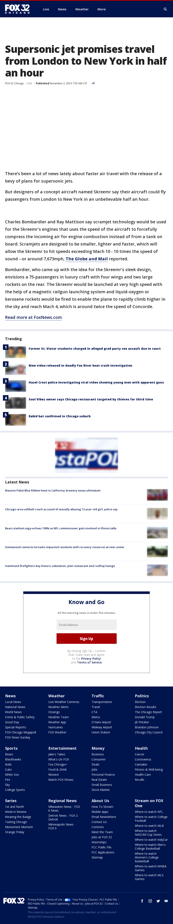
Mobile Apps (100, 812)
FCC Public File (101, 847)
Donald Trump (145, 717)
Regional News (62, 800)
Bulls (8, 764)
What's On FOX (58, 759)
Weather (56, 695)
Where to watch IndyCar (151, 840)
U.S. (30, 83)
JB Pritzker (142, 722)
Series (10, 800)
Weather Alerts (58, 707)
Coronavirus (143, 759)
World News (13, 712)
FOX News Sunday (17, 737)
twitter (158, 901)
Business (98, 754)
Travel (96, 707)
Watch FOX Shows (60, 780)
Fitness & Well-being (149, 769)
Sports (11, 748)
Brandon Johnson (147, 727)
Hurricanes (55, 727)
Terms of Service (89, 662)
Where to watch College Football (151, 819)
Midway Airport (102, 727)
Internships (99, 842)
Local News (13, 702)
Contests (98, 827)
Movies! (53, 775)
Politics (142, 695)
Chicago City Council (148, 732)
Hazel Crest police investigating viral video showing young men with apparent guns (96, 382)
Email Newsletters (104, 817)
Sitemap (97, 857)
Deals (95, 764)
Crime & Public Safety (20, 717)
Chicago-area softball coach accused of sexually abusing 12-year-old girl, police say (61, 509)
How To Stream (102, 807)
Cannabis (141, 764)
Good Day (12, 722)
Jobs (94, 769)
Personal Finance (103, 775)
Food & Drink (57, 769)
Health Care (143, 775)
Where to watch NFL (149, 812)
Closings (54, 712)
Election (140, 702)
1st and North (14, 807)
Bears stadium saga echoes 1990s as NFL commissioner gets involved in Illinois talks (60, 528)
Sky (7, 785)
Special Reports (15, 727)
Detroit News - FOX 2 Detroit (63, 817)
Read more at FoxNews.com (33, 317)
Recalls (139, 780)
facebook (142, 901)
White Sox (12, 775)
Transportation (102, 702)
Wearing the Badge (18, 817)
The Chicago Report (148, 712)
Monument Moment (19, 827)
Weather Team (58, 717)
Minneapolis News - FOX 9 (61, 826)
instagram (150, 901)
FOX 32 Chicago (14, 83)
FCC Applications (103, 852)
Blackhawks (13, 759)
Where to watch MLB (149, 826)
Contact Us (99, 822)
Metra (96, 717)
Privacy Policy (91, 658)
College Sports (15, 790)
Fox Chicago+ (57, 764)
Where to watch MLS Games (149, 877)
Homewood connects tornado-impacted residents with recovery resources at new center (64, 547)
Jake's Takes (56, 754)
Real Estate (99, 780)
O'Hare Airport (101, 722)
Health (141, 748)
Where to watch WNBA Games (150, 868)
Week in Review (15, 812)
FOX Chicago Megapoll (20, 732)
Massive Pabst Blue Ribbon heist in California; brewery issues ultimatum (52, 490)
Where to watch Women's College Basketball (147, 857)
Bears (9, 754)
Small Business (102, 785)
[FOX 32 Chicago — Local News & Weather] (19, 9)
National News (15, 707)
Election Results (145, 707)
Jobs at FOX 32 (102, 837)
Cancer (139, 754)
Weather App (57, 722)
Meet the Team (102, 832)
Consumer (99, 759)
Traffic (98, 695)
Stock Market (101, 790)
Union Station (101, 732)
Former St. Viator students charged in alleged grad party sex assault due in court (95, 349)
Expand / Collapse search (165, 9)
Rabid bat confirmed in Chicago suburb (60, 416)
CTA (94, 712)
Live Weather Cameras (63, 702)
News (10, 695)
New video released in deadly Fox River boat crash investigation (80, 365)
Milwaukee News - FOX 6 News (64, 808)
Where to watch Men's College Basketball (150, 846)
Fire (7, 780)
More (101, 9)
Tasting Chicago (16, 822)
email (166, 901)
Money (98, 748)
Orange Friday (14, 832)
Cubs (8, 769)
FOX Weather (57, 732)
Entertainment (62, 748)
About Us (100, 800)
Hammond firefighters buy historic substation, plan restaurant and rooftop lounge (60, 566)
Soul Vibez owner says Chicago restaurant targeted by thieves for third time (91, 399)
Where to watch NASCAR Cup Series (148, 833)
